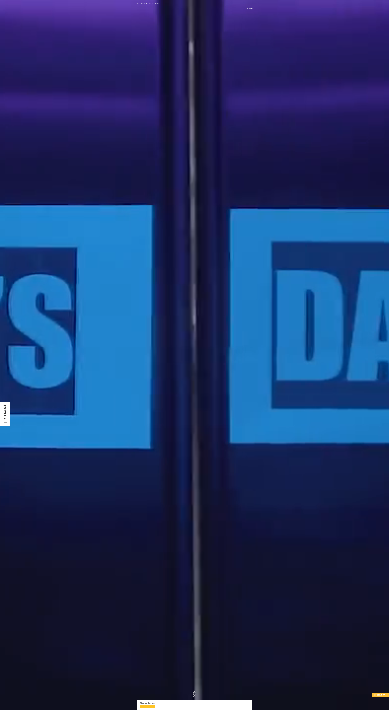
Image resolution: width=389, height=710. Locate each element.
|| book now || (380, 695)
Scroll (194, 697)
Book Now (147, 703)
